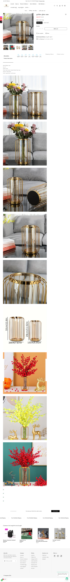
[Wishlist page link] (54, 5)
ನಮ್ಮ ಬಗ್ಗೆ (32, 555)
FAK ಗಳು (32, 568)
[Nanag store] (6, 6)
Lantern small (46, 22)
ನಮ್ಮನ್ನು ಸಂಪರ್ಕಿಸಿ (34, 559)
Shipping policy (34, 564)
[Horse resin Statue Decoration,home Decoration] (43, 533)
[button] (65, 5)
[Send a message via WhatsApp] (2, 580)
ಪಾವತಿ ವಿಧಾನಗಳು (34, 561)
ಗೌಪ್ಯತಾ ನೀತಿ (33, 557)
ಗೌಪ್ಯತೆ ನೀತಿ (44, 555)
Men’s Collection (33, 4)
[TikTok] (1, 22)
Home (26, 10)
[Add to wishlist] (66, 14)
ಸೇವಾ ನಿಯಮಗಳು (34, 566)
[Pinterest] (54, 556)
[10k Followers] (58, 556)
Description (6, 56)
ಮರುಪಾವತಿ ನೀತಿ (34, 562)
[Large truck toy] (27, 533)
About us (17, 4)
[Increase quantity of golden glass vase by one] (42, 28)
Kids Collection (41, 4)
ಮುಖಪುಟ (12, 4)
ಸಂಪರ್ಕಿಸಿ (26, 7)
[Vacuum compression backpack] (10, 533)
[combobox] (4, 579)
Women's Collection (24, 4)
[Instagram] (1, 17)
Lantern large (39, 22)
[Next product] (66, 536)
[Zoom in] (31, 15)
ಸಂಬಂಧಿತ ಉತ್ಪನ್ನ (14, 7)
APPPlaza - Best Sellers (33, 10)
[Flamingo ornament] (60, 533)
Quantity (38, 26)
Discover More (41, 1)
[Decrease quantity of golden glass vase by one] (37, 28)
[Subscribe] (15, 561)
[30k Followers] (61, 556)
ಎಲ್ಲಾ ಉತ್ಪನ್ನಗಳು (21, 7)
